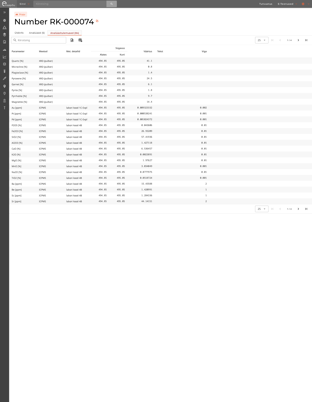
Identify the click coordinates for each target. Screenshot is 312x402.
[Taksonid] (4, 27)
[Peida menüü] (4, 12)
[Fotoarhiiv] (4, 42)
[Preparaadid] (4, 78)
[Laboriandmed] (4, 57)
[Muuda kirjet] (97, 21)
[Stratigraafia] (4, 34)
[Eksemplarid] (4, 20)
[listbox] (4, 60)
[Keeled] (306, 4)
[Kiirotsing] (111, 4)
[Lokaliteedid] (4, 86)
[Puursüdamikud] (4, 108)
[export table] (72, 40)
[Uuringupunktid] (4, 93)
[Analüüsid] (4, 71)
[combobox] (261, 40)
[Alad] (4, 100)
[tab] (19, 32)
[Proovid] (4, 49)
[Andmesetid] (4, 64)
